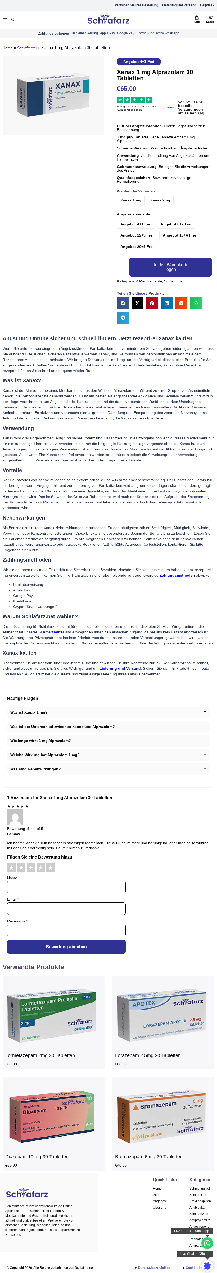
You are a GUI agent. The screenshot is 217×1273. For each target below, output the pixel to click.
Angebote (160, 1201)
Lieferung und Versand (179, 5)
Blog (156, 1195)
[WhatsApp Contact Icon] (207, 1243)
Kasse (210, 21)
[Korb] (197, 17)
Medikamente (150, 281)
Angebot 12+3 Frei (136, 235)
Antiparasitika (199, 1245)
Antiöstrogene (199, 1226)
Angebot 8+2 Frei (176, 224)
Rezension (17, 921)
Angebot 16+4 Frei (179, 235)
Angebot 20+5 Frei (136, 246)
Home (8, 48)
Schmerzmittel (199, 1188)
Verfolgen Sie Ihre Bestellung (136, 5)
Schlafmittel (27, 48)
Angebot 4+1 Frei (135, 224)
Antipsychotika (199, 1220)
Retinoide (196, 1239)
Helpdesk (207, 5)
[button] (123, 303)
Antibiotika (197, 1207)
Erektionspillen (200, 1201)
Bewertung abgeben (66, 947)
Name (13, 878)
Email (13, 899)
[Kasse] (210, 17)
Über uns (159, 1207)
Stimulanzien (198, 1214)
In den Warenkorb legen (170, 267)
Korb (197, 21)
